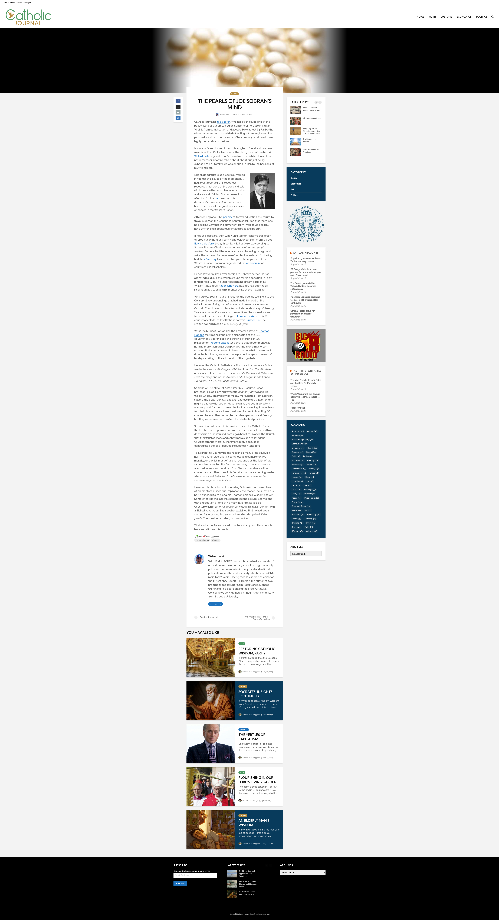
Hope (310, 477)
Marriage (310, 490)
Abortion (298, 431)
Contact (19, 3)
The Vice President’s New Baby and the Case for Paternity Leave (305, 383)
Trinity (310, 523)
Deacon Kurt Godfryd (250, 801)
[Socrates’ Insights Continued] (210, 700)
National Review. (228, 285)
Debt (296, 456)
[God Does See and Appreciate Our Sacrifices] (295, 144)
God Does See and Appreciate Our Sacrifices (311, 144)
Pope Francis (311, 498)
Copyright (27, 3)
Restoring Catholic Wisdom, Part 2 (256, 651)
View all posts (215, 604)
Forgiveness (299, 473)
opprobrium (253, 263)
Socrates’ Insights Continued (255, 694)
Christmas (298, 448)
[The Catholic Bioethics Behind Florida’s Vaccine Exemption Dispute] (295, 110)
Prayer (297, 502)
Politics (481, 16)
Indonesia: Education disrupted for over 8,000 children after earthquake (305, 300)
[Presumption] (295, 123)
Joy (309, 481)
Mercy (296, 494)
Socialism (298, 515)
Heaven (297, 477)
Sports (296, 519)
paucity (227, 217)
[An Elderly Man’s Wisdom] (210, 829)
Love (296, 490)
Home (420, 16)
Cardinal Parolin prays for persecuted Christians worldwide (302, 314)
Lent (296, 485)
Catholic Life (299, 444)
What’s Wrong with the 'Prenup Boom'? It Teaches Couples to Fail (305, 397)
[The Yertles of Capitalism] (210, 743)
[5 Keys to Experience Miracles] (295, 133)
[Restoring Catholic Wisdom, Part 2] (210, 657)
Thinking (297, 523)
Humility (297, 481)
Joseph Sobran (202, 540)
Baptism (297, 435)
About (6, 3)
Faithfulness (299, 469)
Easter (307, 456)
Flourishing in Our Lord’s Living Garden (257, 779)
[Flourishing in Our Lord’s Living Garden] (210, 786)
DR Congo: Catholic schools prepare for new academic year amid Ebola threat (305, 272)
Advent (312, 431)
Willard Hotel (202, 156)
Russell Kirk (253, 320)
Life (307, 485)
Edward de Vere (204, 243)
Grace (314, 473)
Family (314, 469)
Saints (296, 510)
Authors (12, 3)
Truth (308, 527)
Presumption (308, 121)
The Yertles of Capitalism (251, 737)
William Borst (224, 114)
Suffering (310, 519)
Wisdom (215, 540)
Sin (308, 510)
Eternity (312, 460)
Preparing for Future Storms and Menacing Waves (312, 154)
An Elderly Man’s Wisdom (253, 822)
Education (298, 460)
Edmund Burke (246, 316)
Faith (432, 16)
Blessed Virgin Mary (302, 440)
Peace (296, 498)
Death (311, 452)
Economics (463, 16)
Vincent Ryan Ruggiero (251, 672)
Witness (311, 531)
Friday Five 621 (297, 408)
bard (217, 198)
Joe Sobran (223, 121)
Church (312, 448)
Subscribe (180, 883)
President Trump (301, 506)
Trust (296, 527)
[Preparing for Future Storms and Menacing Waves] (295, 154)
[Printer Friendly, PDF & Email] (206, 536)
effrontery (210, 259)
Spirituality (313, 515)
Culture (446, 16)
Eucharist (297, 465)
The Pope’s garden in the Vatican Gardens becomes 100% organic (303, 286)
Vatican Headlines (305, 252)
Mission (309, 494)
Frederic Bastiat (219, 342)
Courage (297, 452)
